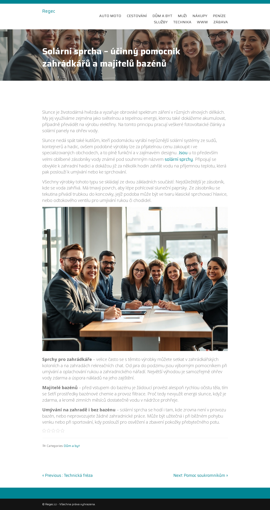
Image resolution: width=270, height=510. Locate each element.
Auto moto (110, 16)
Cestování (137, 16)
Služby (161, 22)
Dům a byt (162, 16)
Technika (182, 22)
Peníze (219, 16)
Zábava (220, 22)
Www (202, 22)
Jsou (183, 152)
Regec (48, 11)
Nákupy (199, 16)
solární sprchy (179, 159)
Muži (182, 16)
